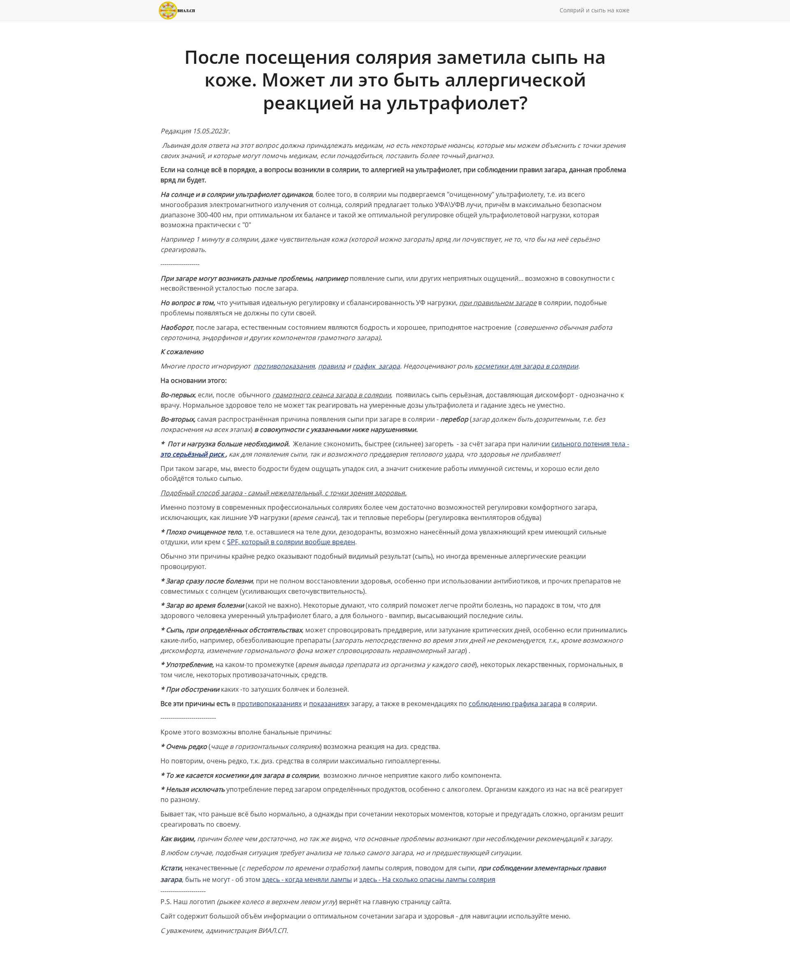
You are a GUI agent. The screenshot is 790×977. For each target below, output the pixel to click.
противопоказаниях (269, 703)
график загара (376, 366)
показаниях (327, 703)
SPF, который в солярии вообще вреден (291, 541)
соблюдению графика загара (515, 703)
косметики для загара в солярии (526, 366)
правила (331, 366)
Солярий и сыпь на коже (595, 10)
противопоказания (284, 366)
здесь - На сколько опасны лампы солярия (427, 879)
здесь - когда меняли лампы (307, 879)
